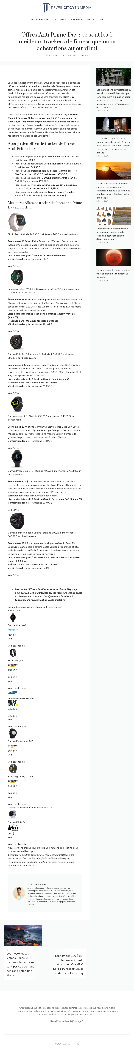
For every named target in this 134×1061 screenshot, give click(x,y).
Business (76, 19)
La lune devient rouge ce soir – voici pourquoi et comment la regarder (113, 274)
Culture (60, 19)
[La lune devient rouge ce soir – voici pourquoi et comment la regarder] (113, 264)
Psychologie (95, 19)
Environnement (40, 19)
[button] (45, 628)
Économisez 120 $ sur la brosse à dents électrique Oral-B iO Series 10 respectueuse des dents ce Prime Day (68, 964)
